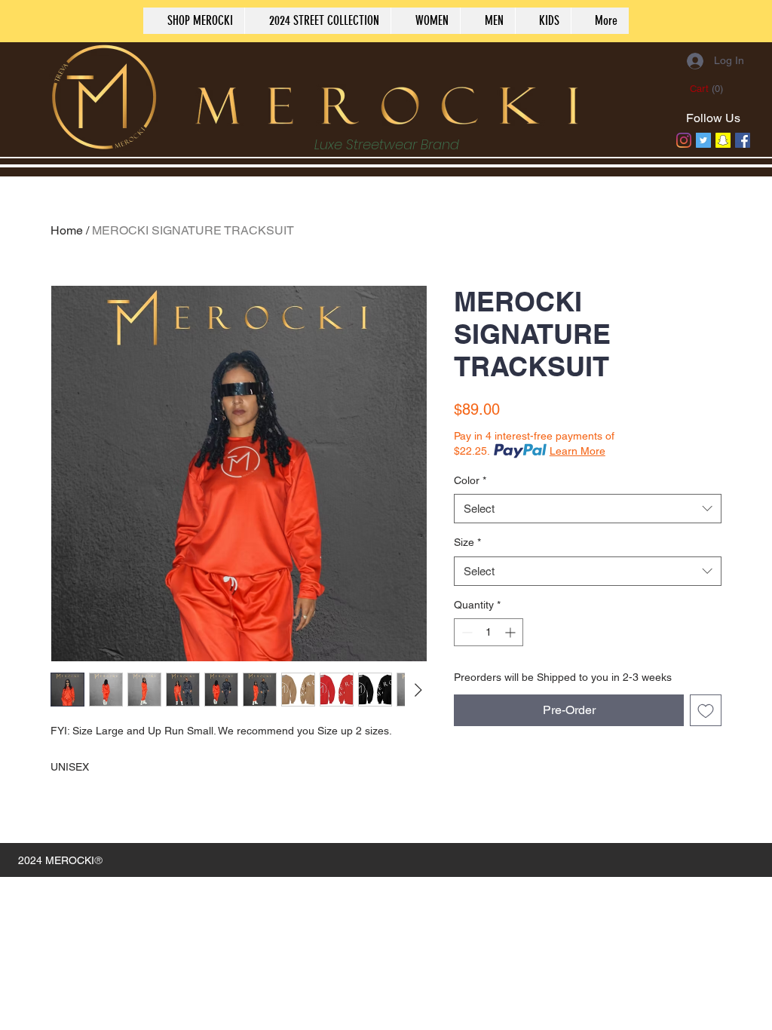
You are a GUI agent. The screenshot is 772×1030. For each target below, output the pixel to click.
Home (67, 230)
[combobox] (587, 508)
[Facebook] (742, 140)
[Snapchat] (723, 140)
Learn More (577, 451)
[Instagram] (683, 140)
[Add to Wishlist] (705, 710)
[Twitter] (703, 140)
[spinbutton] (488, 632)
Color (470, 480)
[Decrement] (465, 632)
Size (467, 542)
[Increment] (511, 632)
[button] (707, 88)
